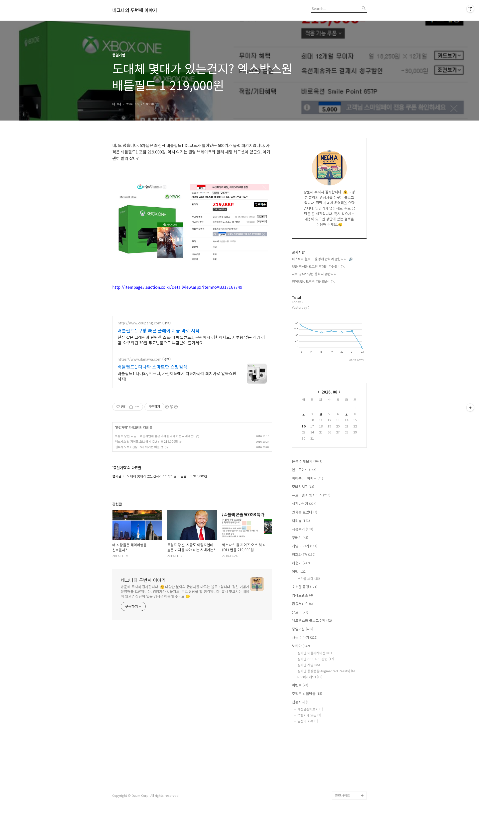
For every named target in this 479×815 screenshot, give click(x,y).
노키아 (301, 645)
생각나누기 (304, 503)
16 (304, 426)
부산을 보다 (308, 578)
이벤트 (300, 684)
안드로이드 (304, 469)
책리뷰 (301, 520)
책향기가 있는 (309, 715)
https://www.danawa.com (139, 359)
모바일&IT (303, 486)
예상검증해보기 (310, 709)
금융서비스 (303, 603)
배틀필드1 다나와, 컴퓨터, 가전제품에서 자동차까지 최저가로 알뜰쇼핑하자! (177, 376)
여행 (299, 571)
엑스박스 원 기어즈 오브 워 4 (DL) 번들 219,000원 (146, 441)
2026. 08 (329, 392)
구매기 (300, 537)
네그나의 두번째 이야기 (134, 10)
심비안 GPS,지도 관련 (315, 659)
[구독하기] (470, 407)
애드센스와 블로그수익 (312, 620)
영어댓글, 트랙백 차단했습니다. (313, 281)
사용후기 (302, 529)
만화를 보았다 (304, 512)
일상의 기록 (307, 721)
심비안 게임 (308, 665)
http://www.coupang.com (139, 323)
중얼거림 (121, 427)
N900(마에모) (309, 677)
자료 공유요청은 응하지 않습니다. (315, 274)
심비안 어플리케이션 (314, 653)
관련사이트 (342, 795)
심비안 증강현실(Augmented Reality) (326, 671)
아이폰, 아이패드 (307, 478)
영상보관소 (302, 595)
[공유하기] (131, 406)
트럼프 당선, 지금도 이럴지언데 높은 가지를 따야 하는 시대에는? (155, 436)
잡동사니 (301, 701)
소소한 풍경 (304, 586)
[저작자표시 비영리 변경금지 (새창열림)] (171, 407)
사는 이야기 (304, 637)
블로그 (300, 612)
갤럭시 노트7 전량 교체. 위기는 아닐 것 (139, 447)
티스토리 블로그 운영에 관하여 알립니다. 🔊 (322, 259)
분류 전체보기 (307, 461)
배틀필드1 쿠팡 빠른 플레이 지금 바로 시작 (159, 330)
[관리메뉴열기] (470, 8)
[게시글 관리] (137, 406)
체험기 (301, 562)
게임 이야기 (304, 545)
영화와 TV (303, 554)
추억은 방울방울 (307, 693)
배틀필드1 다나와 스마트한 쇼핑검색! (153, 367)
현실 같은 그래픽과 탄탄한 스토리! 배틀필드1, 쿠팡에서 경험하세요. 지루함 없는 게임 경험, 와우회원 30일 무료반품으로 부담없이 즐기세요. (191, 339)
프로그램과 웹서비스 (311, 495)
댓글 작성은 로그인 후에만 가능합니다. (318, 266)
